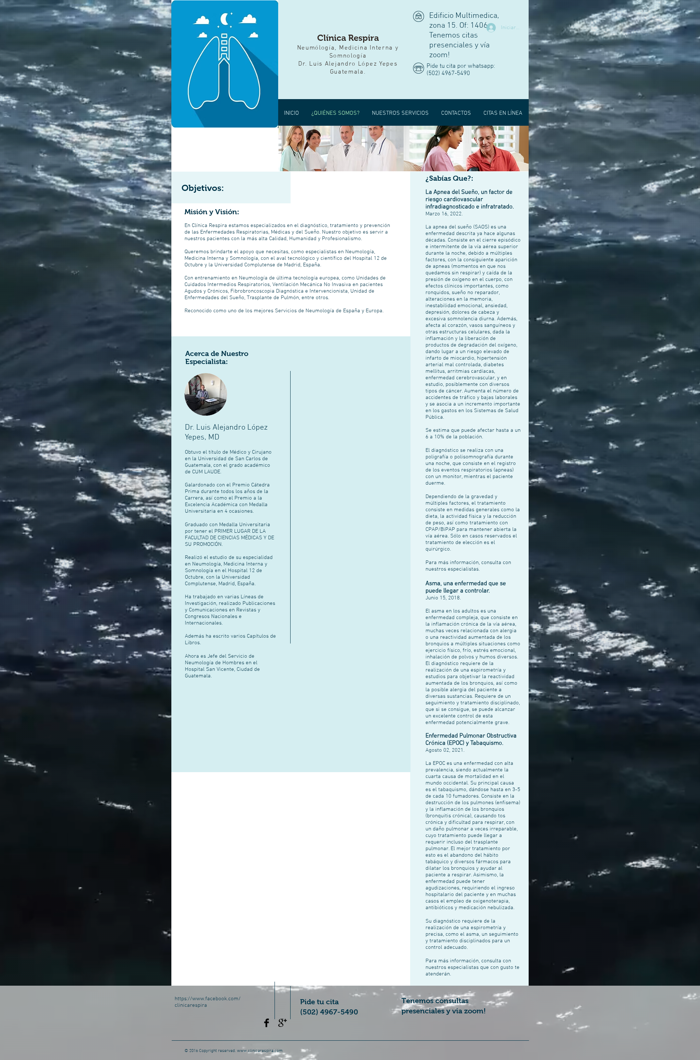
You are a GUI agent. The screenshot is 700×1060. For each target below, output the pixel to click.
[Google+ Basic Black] (282, 1022)
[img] (341, 148)
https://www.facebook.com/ (208, 999)
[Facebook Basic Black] (266, 1022)
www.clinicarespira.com (260, 1050)
